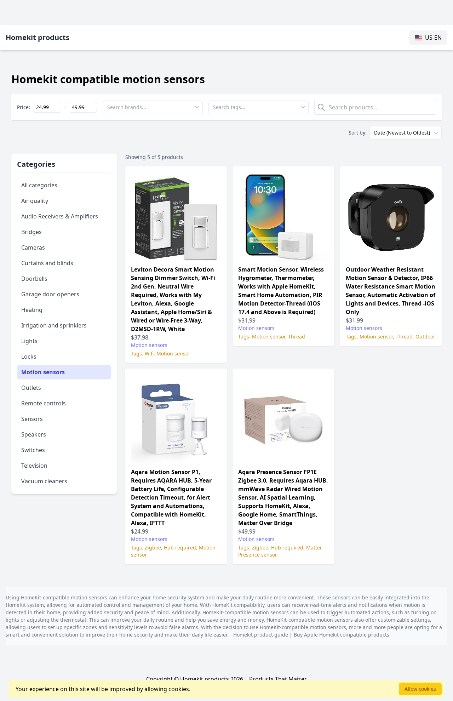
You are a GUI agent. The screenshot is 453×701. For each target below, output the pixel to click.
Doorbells (34, 279)
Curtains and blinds (47, 263)
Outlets (31, 388)
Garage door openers (50, 294)
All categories (39, 185)
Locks (28, 356)
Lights (29, 341)
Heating (31, 310)
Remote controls (43, 403)
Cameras (33, 247)
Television (34, 465)
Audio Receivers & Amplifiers (59, 216)
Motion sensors (43, 372)
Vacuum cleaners (44, 481)
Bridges (31, 232)
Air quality (34, 201)
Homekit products (37, 37)
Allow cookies (420, 688)
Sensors (32, 419)
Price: (23, 107)
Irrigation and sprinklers (54, 325)
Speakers (33, 434)
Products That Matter (278, 679)
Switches (33, 450)
